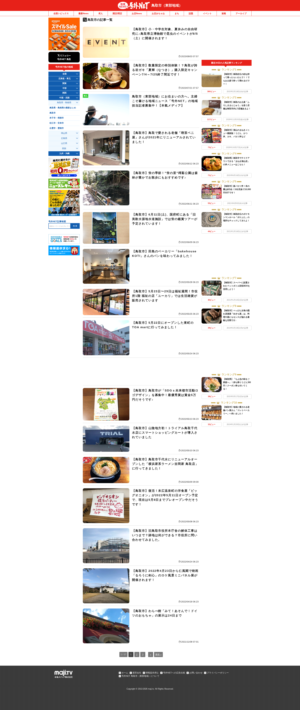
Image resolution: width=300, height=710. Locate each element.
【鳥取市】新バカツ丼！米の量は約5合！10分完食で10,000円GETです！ (237, 189)
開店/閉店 (117, 13)
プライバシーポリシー (218, 672)
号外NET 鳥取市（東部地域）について (140, 676)
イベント (207, 13)
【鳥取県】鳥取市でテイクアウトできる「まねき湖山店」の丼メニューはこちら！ (236, 161)
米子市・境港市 (57, 118)
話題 (191, 13)
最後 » (158, 654)
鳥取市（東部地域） (166, 5)
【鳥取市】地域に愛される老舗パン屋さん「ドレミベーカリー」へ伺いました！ (236, 410)
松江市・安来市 (57, 123)
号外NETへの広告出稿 (174, 672)
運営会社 (136, 672)
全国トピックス (61, 13)
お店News (137, 13)
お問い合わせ (195, 672)
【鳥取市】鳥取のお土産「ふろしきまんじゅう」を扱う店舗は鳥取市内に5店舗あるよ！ (237, 105)
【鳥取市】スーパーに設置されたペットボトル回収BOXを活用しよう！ (236, 285)
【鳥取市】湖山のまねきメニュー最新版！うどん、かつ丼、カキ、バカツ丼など (236, 133)
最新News (83, 13)
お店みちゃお (158, 13)
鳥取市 (53, 113)
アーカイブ (241, 13)
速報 (224, 13)
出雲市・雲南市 (57, 128)
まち (177, 13)
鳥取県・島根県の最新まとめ (63, 108)
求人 (100, 13)
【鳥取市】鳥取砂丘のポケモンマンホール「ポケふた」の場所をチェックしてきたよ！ (236, 217)
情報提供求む (152, 672)
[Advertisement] (141, 371)
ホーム (125, 672)
